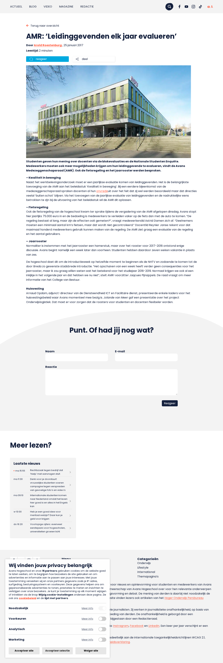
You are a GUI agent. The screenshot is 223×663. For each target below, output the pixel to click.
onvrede (102, 191)
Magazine (66, 7)
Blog (33, 7)
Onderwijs (144, 563)
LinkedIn (153, 626)
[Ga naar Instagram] (193, 6)
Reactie (51, 367)
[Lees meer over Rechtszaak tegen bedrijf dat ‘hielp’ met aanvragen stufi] (43, 472)
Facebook (137, 626)
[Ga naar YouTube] (186, 6)
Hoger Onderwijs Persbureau (183, 598)
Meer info (87, 608)
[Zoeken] (169, 6)
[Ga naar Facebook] (179, 6)
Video (48, 7)
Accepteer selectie (57, 650)
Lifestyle (142, 568)
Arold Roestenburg (48, 45)
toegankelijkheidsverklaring (111, 642)
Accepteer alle (24, 650)
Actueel (16, 7)
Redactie (87, 7)
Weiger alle (91, 650)
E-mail (120, 351)
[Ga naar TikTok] (200, 6)
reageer (41, 59)
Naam (50, 351)
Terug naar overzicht (44, 26)
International (146, 572)
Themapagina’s (148, 576)
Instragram (121, 626)
